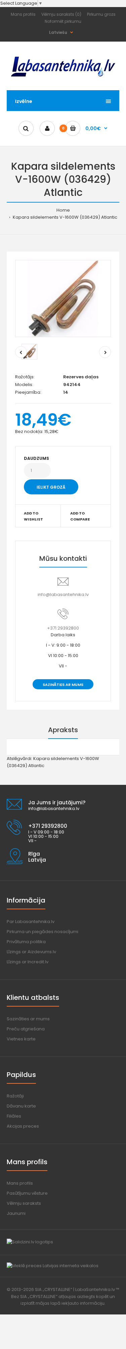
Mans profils (23, 14)
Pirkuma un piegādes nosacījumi (42, 931)
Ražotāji (15, 1096)
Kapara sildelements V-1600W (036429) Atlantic (64, 217)
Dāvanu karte (21, 1106)
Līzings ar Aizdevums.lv (31, 952)
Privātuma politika (26, 941)
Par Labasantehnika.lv (30, 921)
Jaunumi (16, 1213)
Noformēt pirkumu (63, 21)
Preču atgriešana (26, 1029)
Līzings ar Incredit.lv (27, 962)
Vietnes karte (21, 1039)
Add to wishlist (33, 516)
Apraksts (63, 730)
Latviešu (58, 32)
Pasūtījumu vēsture (27, 1193)
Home (63, 210)
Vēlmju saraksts (24, 1203)
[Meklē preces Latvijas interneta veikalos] (52, 1265)
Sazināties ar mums (63, 684)
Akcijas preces (23, 1126)
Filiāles (14, 1116)
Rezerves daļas (80, 377)
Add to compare (80, 516)
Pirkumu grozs (101, 14)
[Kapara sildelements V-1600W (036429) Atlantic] (63, 298)
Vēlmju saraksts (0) (61, 14)
